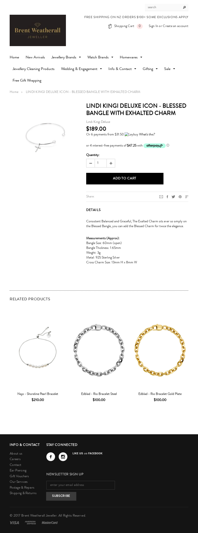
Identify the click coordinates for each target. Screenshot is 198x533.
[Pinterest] (180, 196)
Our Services (19, 482)
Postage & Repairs (22, 488)
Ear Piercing (18, 470)
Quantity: (93, 155)
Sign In (153, 26)
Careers (15, 459)
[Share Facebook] (167, 196)
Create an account (175, 26)
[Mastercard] (50, 522)
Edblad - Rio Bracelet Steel (99, 394)
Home (14, 92)
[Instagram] (63, 456)
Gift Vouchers (19, 476)
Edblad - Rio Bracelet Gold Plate (160, 394)
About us (16, 454)
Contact (15, 465)
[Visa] (15, 522)
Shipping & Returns (23, 493)
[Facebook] (50, 456)
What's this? (147, 134)
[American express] (31, 522)
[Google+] (186, 196)
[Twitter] (173, 196)
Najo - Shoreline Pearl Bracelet (37, 394)
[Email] (161, 196)
